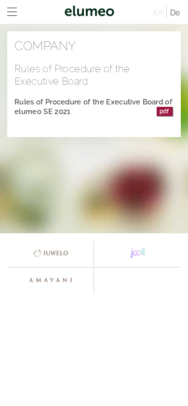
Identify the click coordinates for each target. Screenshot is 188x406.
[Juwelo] (50, 254)
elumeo (89, 12)
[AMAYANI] (50, 281)
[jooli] (137, 254)
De (175, 12)
